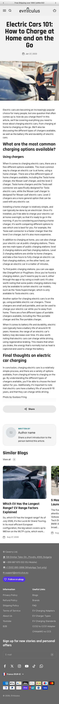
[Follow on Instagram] (19, 666)
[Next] (55, 2)
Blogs (35, 595)
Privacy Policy (10, 595)
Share (31, 409)
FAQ (34, 605)
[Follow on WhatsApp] (41, 666)
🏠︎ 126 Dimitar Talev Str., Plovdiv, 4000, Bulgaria (27, 557)
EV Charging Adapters (43, 610)
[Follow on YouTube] (27, 666)
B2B (5, 626)
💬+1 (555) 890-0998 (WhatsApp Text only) (25, 567)
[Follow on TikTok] (34, 666)
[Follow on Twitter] (12, 666)
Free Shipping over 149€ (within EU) (29, 3)
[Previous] (3, 2)
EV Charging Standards (44, 621)
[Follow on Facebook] (5, 666)
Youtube (7, 621)
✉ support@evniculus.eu (15, 572)
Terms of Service (11, 610)
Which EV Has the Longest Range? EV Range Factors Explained (21, 508)
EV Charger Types (41, 616)
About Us (7, 616)
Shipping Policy (11, 605)
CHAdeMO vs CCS (41, 631)
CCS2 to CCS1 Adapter (43, 626)
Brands (36, 600)
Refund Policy (10, 600)
